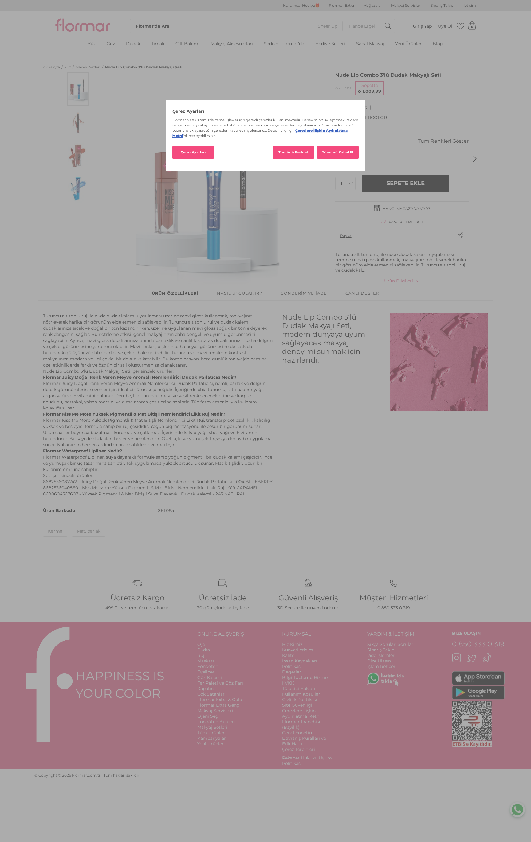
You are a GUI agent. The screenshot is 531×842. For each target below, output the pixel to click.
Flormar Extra (341, 5)
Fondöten (207, 666)
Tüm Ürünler (211, 732)
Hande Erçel (362, 26)
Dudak (133, 43)
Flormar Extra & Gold (219, 699)
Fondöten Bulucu (216, 721)
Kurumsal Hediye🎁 (301, 5)
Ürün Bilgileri (398, 281)
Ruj (200, 655)
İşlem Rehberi (382, 666)
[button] (78, 89)
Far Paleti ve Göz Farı (220, 683)
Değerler (291, 672)
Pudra (203, 650)
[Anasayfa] (82, 26)
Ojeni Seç (207, 716)
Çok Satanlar (211, 694)
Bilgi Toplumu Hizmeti (306, 677)
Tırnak (157, 43)
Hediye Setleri (330, 43)
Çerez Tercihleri (298, 749)
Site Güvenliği (297, 705)
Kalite (288, 655)
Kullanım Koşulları (301, 694)
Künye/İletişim (297, 650)
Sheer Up (327, 26)
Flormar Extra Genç (218, 705)
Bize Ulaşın (379, 661)
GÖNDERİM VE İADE (304, 293)
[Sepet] (472, 26)
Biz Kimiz (292, 644)
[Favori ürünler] (461, 26)
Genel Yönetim (298, 732)
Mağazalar (372, 5)
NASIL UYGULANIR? (239, 293)
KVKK (288, 683)
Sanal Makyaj (370, 43)
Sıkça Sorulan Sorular (390, 644)
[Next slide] (475, 159)
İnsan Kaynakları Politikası (299, 663)
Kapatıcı (206, 688)
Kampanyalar (211, 738)
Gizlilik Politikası (299, 699)
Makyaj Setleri (88, 67)
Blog (438, 43)
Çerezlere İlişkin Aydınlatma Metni (301, 713)
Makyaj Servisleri (406, 5)
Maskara (206, 661)
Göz (111, 43)
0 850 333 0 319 (393, 608)
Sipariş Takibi (381, 650)
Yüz (92, 43)
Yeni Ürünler (408, 43)
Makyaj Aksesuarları (231, 43)
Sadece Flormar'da (284, 43)
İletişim (469, 5)
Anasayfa (52, 67)
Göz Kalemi (209, 677)
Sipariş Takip (442, 5)
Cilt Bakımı (187, 43)
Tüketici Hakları (298, 688)
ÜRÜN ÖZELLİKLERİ (175, 293)
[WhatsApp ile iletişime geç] (517, 808)
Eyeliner (205, 672)
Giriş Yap (422, 26)
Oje (201, 644)
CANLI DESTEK (362, 293)
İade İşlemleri (381, 655)
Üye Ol (445, 26)
